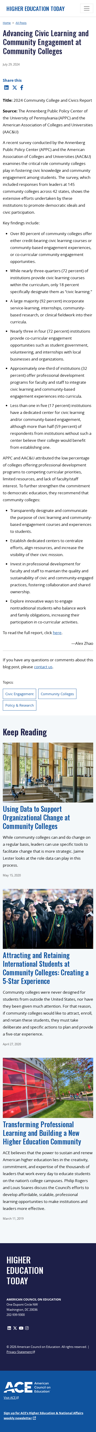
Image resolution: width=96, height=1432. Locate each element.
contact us (43, 666)
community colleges (57, 693)
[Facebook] (21, 87)
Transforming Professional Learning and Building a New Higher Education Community (42, 1133)
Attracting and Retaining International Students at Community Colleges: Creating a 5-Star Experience (46, 968)
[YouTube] (21, 1328)
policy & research (19, 705)
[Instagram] (27, 1328)
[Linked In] (6, 87)
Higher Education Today (35, 8)
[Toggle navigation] (86, 8)
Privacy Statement (20, 1352)
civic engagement (19, 693)
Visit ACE (10, 1398)
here (57, 632)
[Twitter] (14, 87)
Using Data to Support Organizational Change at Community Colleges (36, 817)
